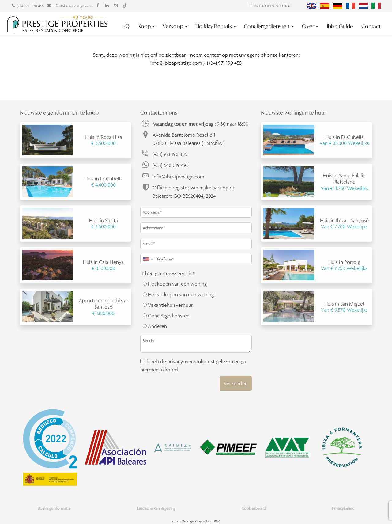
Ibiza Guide (340, 26)
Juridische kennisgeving (156, 508)
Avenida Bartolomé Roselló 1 (188, 139)
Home (126, 26)
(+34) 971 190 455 (30, 6)
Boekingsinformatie (54, 508)
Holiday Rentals (213, 26)
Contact (371, 26)
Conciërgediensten (266, 26)
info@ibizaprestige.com (73, 6)
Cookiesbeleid (254, 508)
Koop (144, 26)
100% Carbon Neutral (270, 6)
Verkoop (173, 26)
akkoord (169, 369)
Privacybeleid (343, 508)
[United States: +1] (148, 259)
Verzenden (236, 383)
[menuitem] (312, 6)
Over (308, 26)
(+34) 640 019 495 (171, 165)
